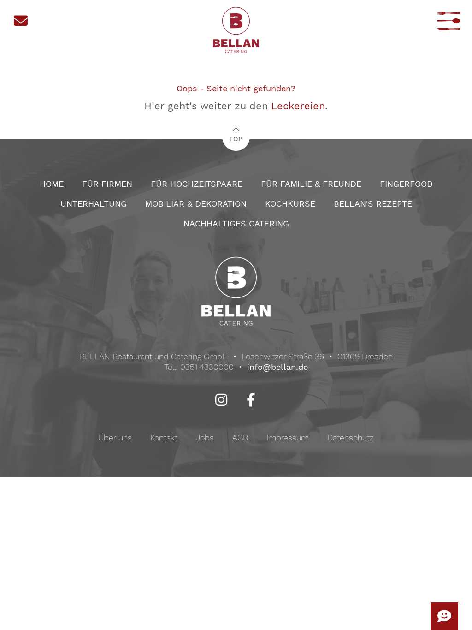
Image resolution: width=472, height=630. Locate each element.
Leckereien (298, 106)
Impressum (287, 437)
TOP (236, 139)
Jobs (205, 437)
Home (52, 184)
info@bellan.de (277, 367)
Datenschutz (350, 437)
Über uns (115, 437)
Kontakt (163, 437)
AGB (240, 437)
